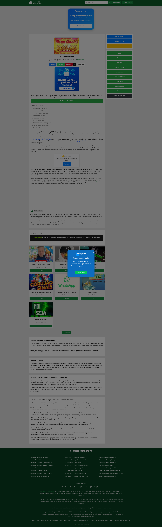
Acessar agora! (81, 272)
